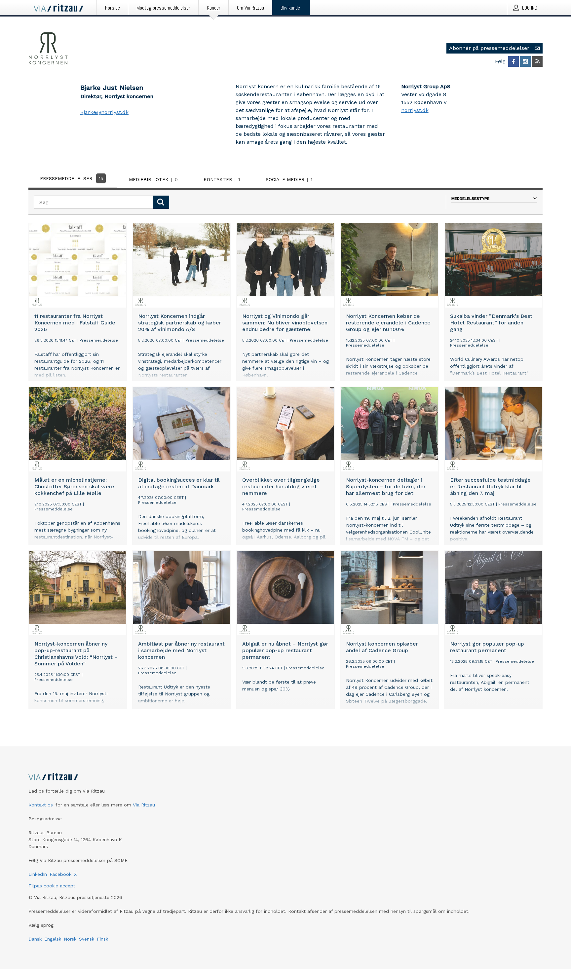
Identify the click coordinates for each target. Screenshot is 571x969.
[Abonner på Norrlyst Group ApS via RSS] (537, 61)
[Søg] (161, 202)
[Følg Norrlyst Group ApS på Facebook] (513, 61)
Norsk (70, 939)
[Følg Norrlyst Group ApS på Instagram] (525, 61)
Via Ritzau (144, 804)
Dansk (35, 939)
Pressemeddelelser (71, 178)
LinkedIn (37, 874)
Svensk (86, 939)
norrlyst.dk (415, 110)
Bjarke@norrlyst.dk (104, 112)
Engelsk (52, 939)
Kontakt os (40, 804)
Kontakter (222, 179)
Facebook (60, 874)
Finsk (102, 939)
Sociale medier (289, 179)
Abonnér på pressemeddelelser (489, 48)
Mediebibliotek (153, 179)
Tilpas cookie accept (51, 885)
